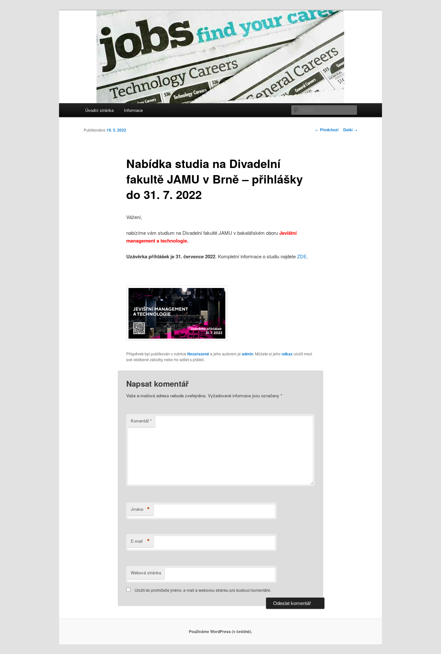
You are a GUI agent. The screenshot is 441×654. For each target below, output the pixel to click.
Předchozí (326, 130)
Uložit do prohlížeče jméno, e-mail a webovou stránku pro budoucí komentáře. (203, 590)
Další (350, 130)
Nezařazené (198, 354)
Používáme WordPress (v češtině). (220, 631)
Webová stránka (146, 573)
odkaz (287, 354)
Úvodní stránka (99, 110)
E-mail (140, 541)
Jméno (140, 509)
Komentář (141, 421)
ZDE (302, 256)
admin (247, 354)
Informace (133, 110)
